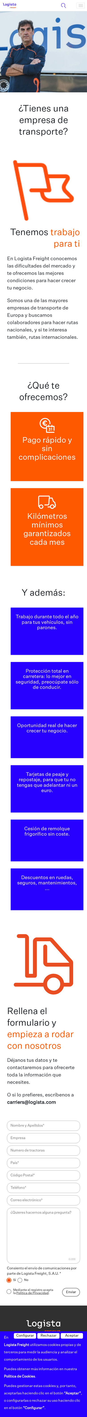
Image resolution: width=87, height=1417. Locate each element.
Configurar (25, 1336)
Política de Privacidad (32, 1293)
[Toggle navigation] (81, 5)
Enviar (71, 1292)
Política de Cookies (19, 1376)
